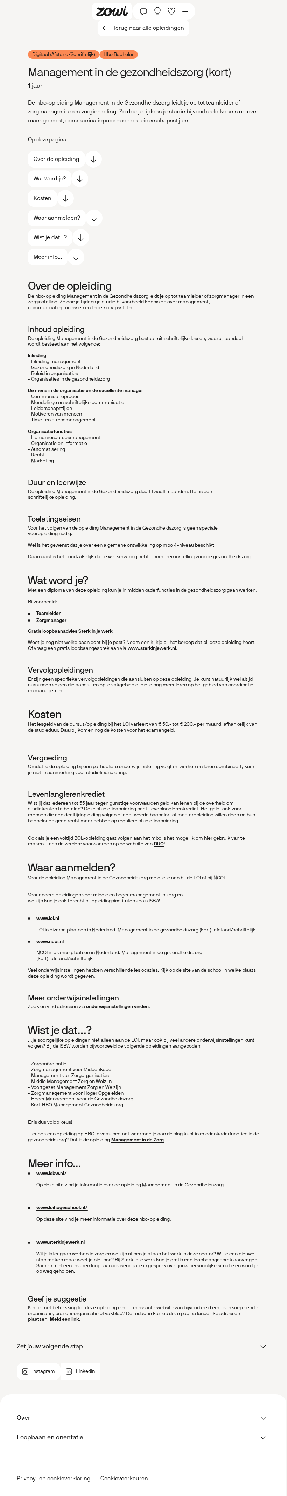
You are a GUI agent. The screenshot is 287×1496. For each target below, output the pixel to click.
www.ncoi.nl (50, 941)
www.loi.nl (47, 918)
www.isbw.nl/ (51, 1173)
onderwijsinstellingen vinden (117, 1006)
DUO (159, 844)
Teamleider (48, 613)
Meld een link (64, 1319)
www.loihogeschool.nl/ (62, 1208)
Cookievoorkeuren (124, 1478)
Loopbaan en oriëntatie (50, 1437)
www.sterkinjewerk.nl (152, 648)
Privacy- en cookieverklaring (54, 1478)
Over (23, 1417)
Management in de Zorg (137, 1140)
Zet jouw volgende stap (50, 1346)
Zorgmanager (51, 620)
